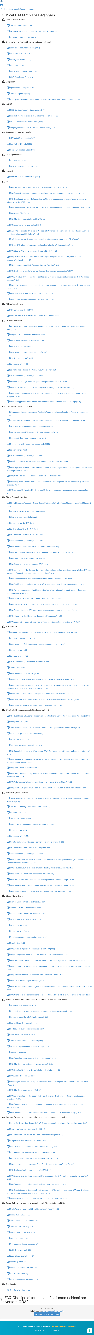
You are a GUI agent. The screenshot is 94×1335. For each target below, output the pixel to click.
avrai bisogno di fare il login (53, 1311)
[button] (1, 2)
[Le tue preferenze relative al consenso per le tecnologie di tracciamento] (89, 1330)
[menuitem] (1, 5)
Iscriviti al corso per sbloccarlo (47, 1314)
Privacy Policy (54, 1330)
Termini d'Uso (39, 1330)
